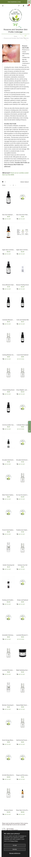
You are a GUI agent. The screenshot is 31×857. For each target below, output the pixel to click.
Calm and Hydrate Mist (22, 319)
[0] (28, 6)
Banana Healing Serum (22, 284)
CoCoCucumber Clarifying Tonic (10, 425)
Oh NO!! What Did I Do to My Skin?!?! (12, 775)
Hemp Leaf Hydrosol (22, 600)
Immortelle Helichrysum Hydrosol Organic (13, 635)
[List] (5, 182)
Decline (15, 849)
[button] (29, 426)
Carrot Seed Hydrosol (22, 354)
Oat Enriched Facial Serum (23, 740)
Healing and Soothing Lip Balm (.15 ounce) (13, 600)
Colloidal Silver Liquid (22, 425)
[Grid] (2, 182)
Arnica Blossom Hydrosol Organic (11, 284)
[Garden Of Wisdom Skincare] (15, 15)
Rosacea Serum (8, 810)
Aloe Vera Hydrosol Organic (9, 214)
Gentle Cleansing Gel (8, 565)
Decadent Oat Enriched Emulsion (11, 460)
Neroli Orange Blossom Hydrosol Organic (13, 740)
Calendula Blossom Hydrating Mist (11, 319)
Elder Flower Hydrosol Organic (10, 495)
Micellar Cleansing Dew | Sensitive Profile (13, 705)
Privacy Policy (14, 841)
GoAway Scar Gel (22, 565)
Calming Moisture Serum (8, 354)
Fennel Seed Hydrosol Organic (10, 530)
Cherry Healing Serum (8, 390)
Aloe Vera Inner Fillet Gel (23, 214)
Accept (15, 845)
